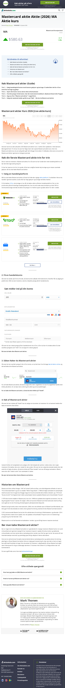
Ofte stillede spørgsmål (16, 74)
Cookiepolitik (21, 677)
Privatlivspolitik (22, 680)
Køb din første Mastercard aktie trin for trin (22, 67)
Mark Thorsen (9, 25)
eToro (11, 183)
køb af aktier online (54, 364)
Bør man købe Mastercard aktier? (19, 71)
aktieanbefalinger (27, 551)
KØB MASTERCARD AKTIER (32, 44)
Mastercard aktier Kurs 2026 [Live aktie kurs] (23, 64)
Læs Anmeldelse (54, 202)
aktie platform (44, 177)
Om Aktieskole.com (23, 666)
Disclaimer (20, 674)
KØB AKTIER (54, 197)
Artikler (19, 671)
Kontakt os (20, 669)
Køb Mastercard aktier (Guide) (18, 62)
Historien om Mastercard (17, 69)
